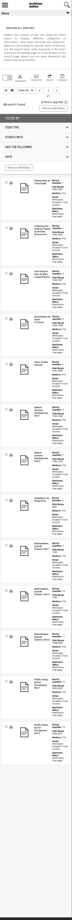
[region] (36, 144)
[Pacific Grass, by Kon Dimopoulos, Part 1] (24, 687)
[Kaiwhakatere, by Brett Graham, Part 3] (24, 642)
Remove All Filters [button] (53, 108)
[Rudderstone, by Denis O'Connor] (24, 324)
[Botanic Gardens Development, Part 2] (24, 460)
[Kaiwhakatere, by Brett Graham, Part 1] (24, 551)
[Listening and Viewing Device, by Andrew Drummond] (24, 234)
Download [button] (20, 77)
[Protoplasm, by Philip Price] (24, 506)
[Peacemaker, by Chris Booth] (24, 188)
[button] (36, 77)
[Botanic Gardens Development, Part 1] (24, 415)
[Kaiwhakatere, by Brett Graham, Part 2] (24, 596)
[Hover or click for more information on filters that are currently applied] (66, 102)
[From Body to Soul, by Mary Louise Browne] (24, 279)
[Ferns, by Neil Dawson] (24, 370)
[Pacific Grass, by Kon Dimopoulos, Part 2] (24, 732)
